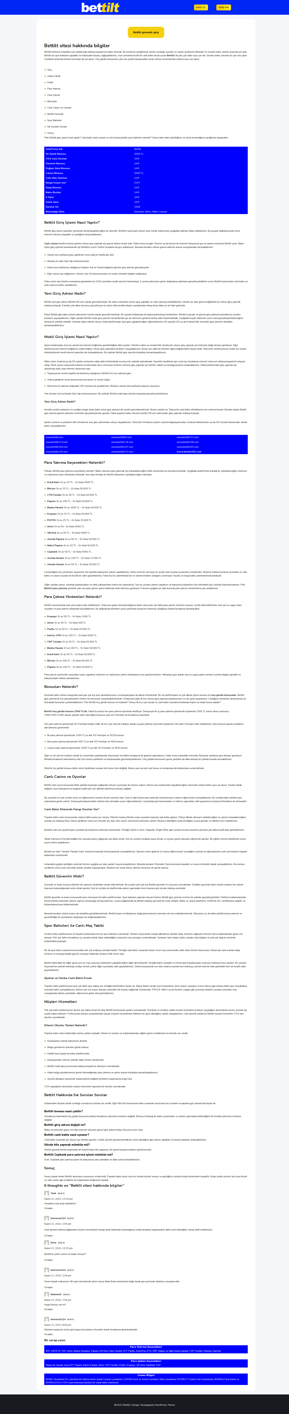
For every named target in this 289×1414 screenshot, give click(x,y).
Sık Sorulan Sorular (57, 126)
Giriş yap (224, 7)
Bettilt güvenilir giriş (146, 32)
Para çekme (50, 674)
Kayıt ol (201, 7)
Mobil (50, 82)
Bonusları (52, 101)
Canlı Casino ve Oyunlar (59, 107)
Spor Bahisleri (54, 120)
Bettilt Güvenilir (55, 114)
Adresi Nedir (54, 76)
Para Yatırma (53, 88)
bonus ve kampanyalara (122, 695)
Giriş (49, 69)
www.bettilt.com (54, 437)
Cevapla (48, 1208)
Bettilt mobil (90, 318)
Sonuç (50, 133)
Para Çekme (53, 95)
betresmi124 (58, 1218)
